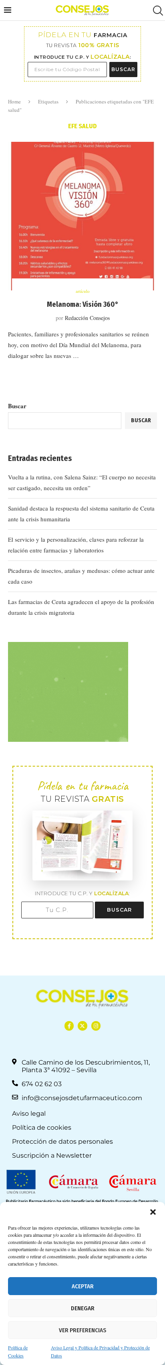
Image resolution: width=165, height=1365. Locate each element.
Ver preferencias (82, 1330)
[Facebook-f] (69, 1025)
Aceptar (83, 1286)
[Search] (157, 10)
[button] (153, 1212)
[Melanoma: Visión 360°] (82, 216)
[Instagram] (96, 1025)
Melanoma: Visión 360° (83, 304)
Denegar (83, 1308)
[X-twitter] (82, 1025)
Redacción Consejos (87, 318)
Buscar (17, 405)
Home (14, 101)
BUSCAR (123, 69)
